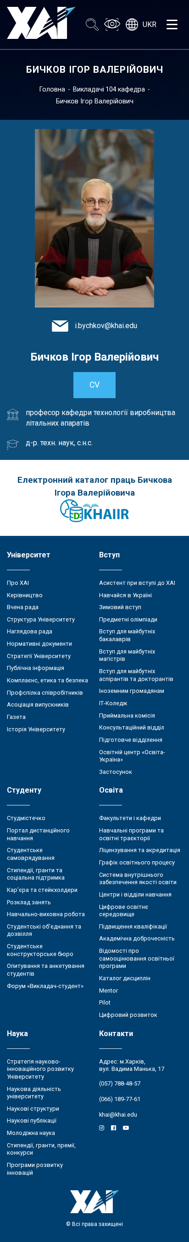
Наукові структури (33, 1108)
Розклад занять (29, 902)
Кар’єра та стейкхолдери (42, 889)
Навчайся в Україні (125, 595)
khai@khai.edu (118, 1114)
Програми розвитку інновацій (35, 1168)
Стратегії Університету (39, 656)
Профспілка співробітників (45, 692)
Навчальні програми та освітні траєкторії (131, 834)
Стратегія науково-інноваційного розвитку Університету (40, 1069)
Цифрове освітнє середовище (123, 910)
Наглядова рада (29, 631)
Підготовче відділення (130, 739)
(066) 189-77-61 (119, 1099)
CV (94, 384)
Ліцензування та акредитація (139, 850)
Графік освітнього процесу (137, 862)
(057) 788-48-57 (119, 1083)
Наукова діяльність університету (34, 1092)
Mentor (108, 990)
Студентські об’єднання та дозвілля (44, 930)
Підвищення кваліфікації (133, 926)
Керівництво (25, 595)
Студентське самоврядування (31, 854)
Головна (52, 89)
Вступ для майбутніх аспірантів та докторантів (136, 675)
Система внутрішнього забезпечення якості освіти (138, 878)
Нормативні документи (39, 643)
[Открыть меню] (172, 25)
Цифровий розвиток (128, 1014)
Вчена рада (23, 607)
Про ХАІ (18, 582)
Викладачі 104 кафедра (109, 89)
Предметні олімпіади (128, 619)
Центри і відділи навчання (135, 894)
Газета (16, 716)
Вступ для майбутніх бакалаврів (127, 635)
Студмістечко (26, 818)
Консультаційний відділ (131, 727)
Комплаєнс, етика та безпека (47, 680)
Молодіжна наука (31, 1132)
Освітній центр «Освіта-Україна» (132, 756)
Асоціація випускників (38, 704)
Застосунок (115, 771)
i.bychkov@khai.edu (106, 325)
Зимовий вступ (120, 607)
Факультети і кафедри (130, 818)
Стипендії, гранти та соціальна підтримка (36, 874)
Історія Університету (36, 729)
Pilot (105, 1002)
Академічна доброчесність (137, 938)
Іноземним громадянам (131, 690)
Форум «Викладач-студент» (45, 986)
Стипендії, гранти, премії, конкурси (41, 1149)
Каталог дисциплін (124, 978)
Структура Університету (41, 619)
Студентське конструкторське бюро (40, 950)
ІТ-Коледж (113, 703)
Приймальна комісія (127, 715)
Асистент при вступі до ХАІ (137, 582)
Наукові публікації (31, 1120)
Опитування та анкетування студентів (45, 969)
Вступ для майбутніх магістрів (127, 655)
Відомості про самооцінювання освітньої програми (136, 958)
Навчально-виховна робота (46, 914)
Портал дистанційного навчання (38, 834)
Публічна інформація (35, 667)
